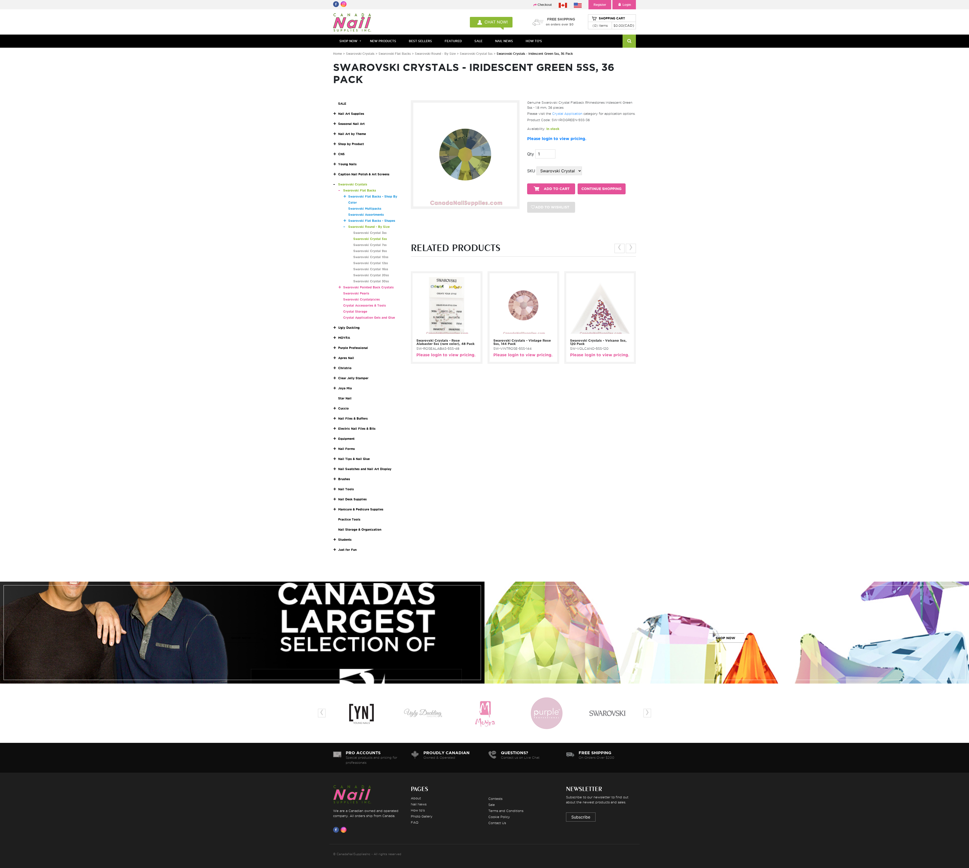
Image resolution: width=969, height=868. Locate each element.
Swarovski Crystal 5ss (477, 53)
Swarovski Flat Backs (395, 53)
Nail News (418, 804)
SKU (531, 170)
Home (337, 53)
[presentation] (619, 248)
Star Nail (345, 398)
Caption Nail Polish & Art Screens (363, 174)
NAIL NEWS (504, 41)
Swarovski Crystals (360, 53)
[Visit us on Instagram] (344, 829)
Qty (530, 153)
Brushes (344, 479)
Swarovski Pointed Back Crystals (368, 287)
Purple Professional (353, 347)
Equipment (346, 438)
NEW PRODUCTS (383, 41)
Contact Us (497, 823)
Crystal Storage (355, 311)
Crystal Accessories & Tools (364, 305)
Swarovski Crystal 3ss (370, 232)
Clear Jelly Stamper (353, 378)
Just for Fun (347, 549)
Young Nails (347, 164)
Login (627, 4)
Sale (491, 804)
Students (345, 539)
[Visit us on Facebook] (337, 829)
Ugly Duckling (349, 327)
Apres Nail (346, 358)
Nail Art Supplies (351, 113)
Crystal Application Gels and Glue (369, 317)
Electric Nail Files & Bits (356, 428)
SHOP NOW (241, 638)
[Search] (629, 41)
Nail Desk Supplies (352, 499)
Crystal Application (567, 113)
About (416, 798)
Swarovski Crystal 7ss (370, 245)
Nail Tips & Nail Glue (354, 458)
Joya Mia (345, 388)
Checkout (544, 4)
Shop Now (348, 41)
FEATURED (453, 41)
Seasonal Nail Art (351, 123)
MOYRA (344, 337)
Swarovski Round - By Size (435, 53)
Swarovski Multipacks (364, 208)
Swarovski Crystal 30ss (371, 281)
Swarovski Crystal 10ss (370, 257)
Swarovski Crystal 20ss (371, 275)
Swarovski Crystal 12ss (370, 263)
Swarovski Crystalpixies (361, 299)
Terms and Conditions (505, 810)
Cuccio (343, 408)
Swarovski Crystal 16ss (370, 269)
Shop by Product (351, 144)
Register (600, 4)
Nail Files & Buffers (353, 418)
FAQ (414, 822)
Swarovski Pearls (356, 293)
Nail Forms (346, 448)
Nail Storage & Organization (359, 529)
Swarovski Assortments (366, 214)
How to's (418, 810)
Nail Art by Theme (352, 133)
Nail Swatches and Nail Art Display (364, 469)
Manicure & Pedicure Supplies (360, 509)
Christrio (345, 368)
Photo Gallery (422, 816)
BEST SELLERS (420, 41)
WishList (445, 330)
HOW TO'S (534, 41)
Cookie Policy (499, 817)
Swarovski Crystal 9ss (370, 251)
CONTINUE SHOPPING (601, 189)
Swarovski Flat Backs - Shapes (371, 220)
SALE (478, 41)
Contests (495, 798)
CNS (341, 154)
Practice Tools (349, 519)
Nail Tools (346, 489)
